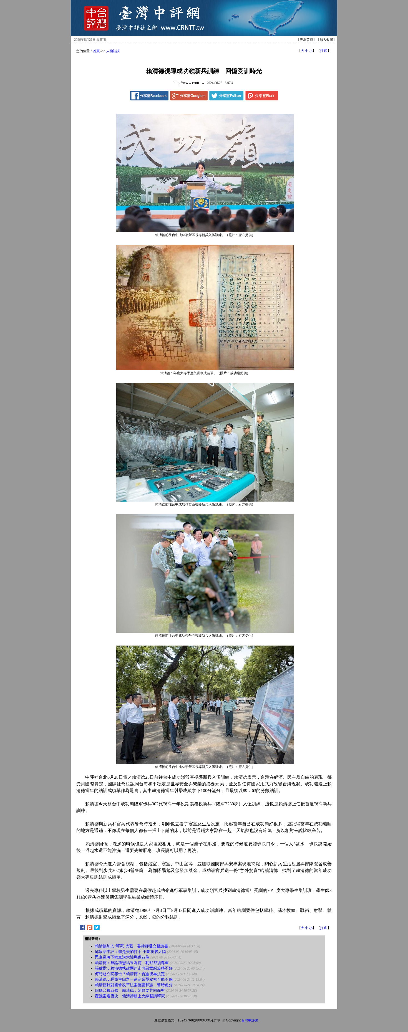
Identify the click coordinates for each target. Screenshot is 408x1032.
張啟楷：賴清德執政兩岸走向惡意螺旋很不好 (134, 968)
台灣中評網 (249, 1020)
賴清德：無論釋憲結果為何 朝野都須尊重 (132, 963)
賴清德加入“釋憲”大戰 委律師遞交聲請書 (131, 946)
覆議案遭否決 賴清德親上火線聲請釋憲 (130, 996)
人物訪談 (113, 51)
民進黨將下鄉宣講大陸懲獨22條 (122, 957)
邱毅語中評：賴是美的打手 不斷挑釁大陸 (130, 952)
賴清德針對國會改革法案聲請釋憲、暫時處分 (134, 985)
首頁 (96, 51)
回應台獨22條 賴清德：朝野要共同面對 (130, 990)
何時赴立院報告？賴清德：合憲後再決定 (130, 974)
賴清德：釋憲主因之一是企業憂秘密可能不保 (134, 979)
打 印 (324, 51)
